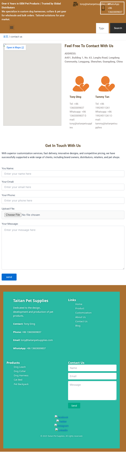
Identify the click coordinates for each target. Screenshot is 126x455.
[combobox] (102, 28)
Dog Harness (21, 375)
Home (78, 304)
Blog (77, 325)
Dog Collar (20, 371)
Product (79, 308)
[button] (11, 27)
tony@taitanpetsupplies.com (37, 340)
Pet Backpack (21, 384)
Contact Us (81, 321)
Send (74, 405)
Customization (83, 312)
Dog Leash (20, 366)
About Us (80, 317)
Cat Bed (18, 379)
